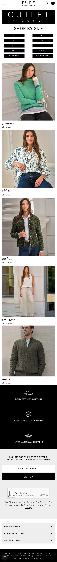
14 (43, 46)
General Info (12, 540)
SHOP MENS (14, 56)
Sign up (28, 477)
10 (43, 40)
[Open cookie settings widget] (4, 557)
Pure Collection (14, 533)
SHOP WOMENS (43, 56)
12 (14, 46)
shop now (7, 127)
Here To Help (12, 526)
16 (14, 51)
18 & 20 (43, 51)
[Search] (46, 4)
